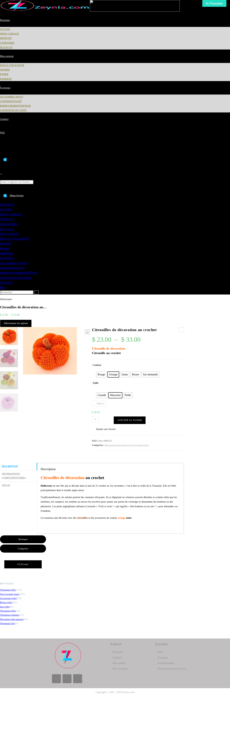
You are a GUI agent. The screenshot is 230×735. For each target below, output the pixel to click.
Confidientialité (12, 268)
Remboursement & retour (171, 668)
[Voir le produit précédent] (181, 329)
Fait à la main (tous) (139, 445)
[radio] (101, 374)
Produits (7, 219)
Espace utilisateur (14, 238)
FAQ (2, 287)
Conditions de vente (15, 277)
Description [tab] (10, 466)
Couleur (97, 365)
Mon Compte (120, 668)
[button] (87, 332)
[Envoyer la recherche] (36, 292)
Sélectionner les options (16, 323)
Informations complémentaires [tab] (14, 476)
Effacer (100, 403)
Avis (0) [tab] (6, 485)
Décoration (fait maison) (116, 445)
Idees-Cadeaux (11, 214)
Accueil (6, 209)
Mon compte (9, 233)
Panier (5, 248)
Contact (6, 282)
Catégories (9, 224)
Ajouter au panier (129, 420)
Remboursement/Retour (19, 272)
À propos (7, 258)
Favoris (6, 243)
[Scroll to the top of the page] (1, 698)
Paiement (7, 253)
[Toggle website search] (1, 173)
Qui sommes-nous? (14, 263)
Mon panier (119, 663)
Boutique (7, 204)
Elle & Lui (7, 229)
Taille (95, 383)
